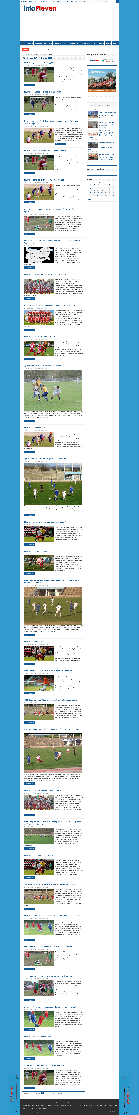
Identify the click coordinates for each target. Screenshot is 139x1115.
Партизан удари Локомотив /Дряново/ (40, 63)
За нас (53, 1)
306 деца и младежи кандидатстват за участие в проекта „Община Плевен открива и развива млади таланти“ (101, 134)
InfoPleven (27, 1112)
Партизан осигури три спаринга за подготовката (45, 274)
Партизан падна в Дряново (36, 642)
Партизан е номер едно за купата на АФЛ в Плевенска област (51, 916)
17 (90, 193)
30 (113, 195)
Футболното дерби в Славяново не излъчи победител (48, 947)
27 (102, 195)
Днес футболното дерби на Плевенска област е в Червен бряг (51, 729)
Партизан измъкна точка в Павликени (40, 337)
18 (94, 193)
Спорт (114, 43)
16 (113, 190)
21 (106, 193)
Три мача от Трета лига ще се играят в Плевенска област (49, 884)
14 (106, 190)
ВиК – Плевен (98, 43)
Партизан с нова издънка (35, 428)
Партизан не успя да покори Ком (38, 855)
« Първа (25, 1093)
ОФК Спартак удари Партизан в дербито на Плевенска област (51, 700)
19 (98, 193)
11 (94, 190)
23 (113, 193)
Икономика (47, 43)
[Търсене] (117, 1)
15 (109, 190)
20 (102, 193)
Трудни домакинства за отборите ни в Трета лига (46, 459)
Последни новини (40, 65)
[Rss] (102, 2)
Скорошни (92, 105)
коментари (108, 105)
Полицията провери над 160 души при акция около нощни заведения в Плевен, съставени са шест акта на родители (60, 49)
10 (90, 190)
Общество (38, 43)
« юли (90, 199)
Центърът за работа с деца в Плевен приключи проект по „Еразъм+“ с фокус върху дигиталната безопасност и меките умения (101, 157)
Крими (107, 43)
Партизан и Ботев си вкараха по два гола (42, 92)
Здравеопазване (86, 43)
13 (102, 190)
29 (109, 195)
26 (98, 195)
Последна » (60, 1093)
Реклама (58, 1)
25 (94, 195)
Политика (56, 43)
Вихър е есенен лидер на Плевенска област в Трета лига (49, 305)
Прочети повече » (29, 85)
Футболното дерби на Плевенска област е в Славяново (48, 671)
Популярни (100, 105)
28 (106, 195)
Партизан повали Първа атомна (38, 551)
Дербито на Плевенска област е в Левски (42, 366)
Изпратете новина (44, 1)
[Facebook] (104, 2)
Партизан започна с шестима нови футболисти (45, 151)
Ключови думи (93, 109)
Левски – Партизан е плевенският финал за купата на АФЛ (50, 1007)
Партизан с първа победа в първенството (42, 790)
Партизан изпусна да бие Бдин (37, 1036)
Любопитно (82, 1)
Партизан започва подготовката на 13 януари (44, 180)
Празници (74, 1)
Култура (64, 43)
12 (98, 190)
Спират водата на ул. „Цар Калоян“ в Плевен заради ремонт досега (106, 124)
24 (90, 195)
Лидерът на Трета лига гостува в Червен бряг (44, 1065)
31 (90, 197)
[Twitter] (106, 2)
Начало (23, 43)
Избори (29, 43)
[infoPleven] (40, 8)
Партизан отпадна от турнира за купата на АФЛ (45, 522)
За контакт (67, 1)
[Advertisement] (70, 25)
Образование (74, 43)
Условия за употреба (37, 1112)
